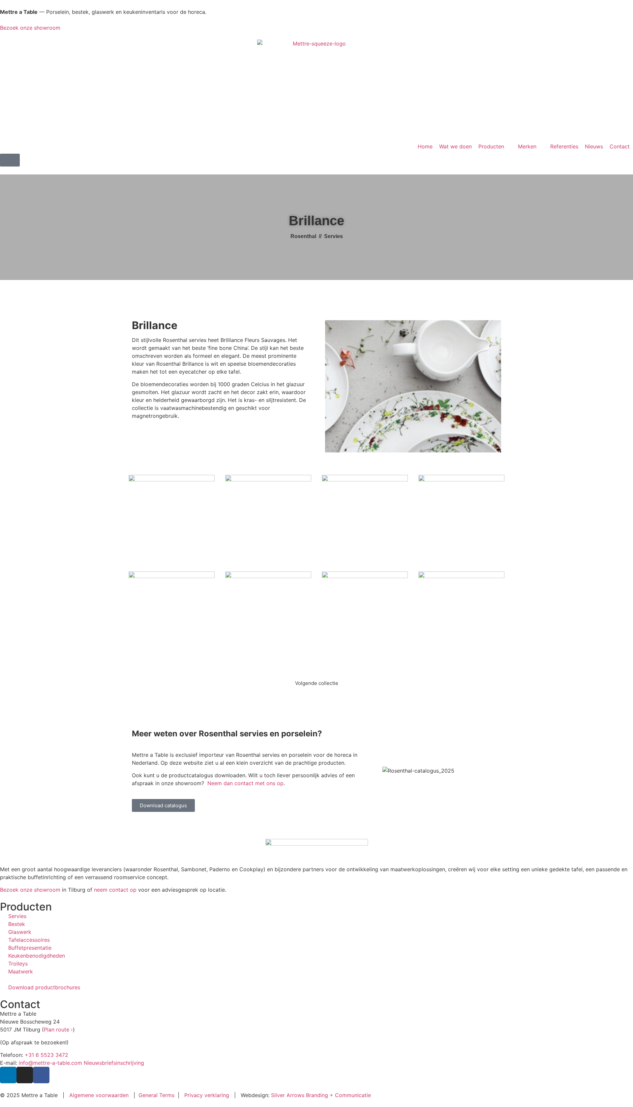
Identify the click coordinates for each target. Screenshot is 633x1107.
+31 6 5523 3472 (46, 1055)
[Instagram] (24, 1075)
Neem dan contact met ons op (245, 783)
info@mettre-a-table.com (50, 1063)
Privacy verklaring (206, 1095)
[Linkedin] (8, 1075)
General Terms (156, 1095)
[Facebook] (41, 1075)
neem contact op (115, 889)
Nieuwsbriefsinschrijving (114, 1063)
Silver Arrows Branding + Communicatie (321, 1095)
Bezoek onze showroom (30, 27)
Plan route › (58, 1029)
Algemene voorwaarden (99, 1095)
